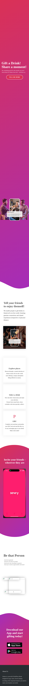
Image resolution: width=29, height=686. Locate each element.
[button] (5, 495)
